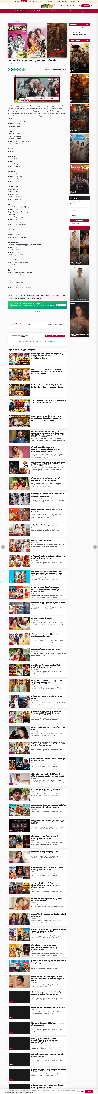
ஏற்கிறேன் (89, 1091)
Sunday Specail (30, 295)
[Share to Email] (20, 69)
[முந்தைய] (3, 547)
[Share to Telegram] (17, 69)
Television (48, 295)
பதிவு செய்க (79, 220)
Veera (17, 295)
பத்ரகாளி (58, 295)
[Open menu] (92, 5)
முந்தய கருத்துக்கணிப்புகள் (79, 223)
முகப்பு (9, 21)
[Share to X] (12, 69)
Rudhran (23, 295)
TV (53, 295)
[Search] (79, 5)
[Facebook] (61, 6)
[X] (64, 6)
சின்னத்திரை (15, 21)
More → (87, 24)
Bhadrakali (11, 295)
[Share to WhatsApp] (14, 69)
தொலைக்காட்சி (31, 298)
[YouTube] (67, 6)
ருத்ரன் (10, 298)
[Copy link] (26, 69)
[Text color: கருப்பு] (54, 69)
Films (42, 295)
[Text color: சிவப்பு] (60, 69)
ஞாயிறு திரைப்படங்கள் (19, 298)
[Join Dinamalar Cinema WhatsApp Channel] (73, 6)
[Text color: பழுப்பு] (58, 69)
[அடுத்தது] (95, 547)
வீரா (64, 295)
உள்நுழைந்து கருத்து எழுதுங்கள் (55, 335)
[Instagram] (70, 6)
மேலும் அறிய (80, 1091)
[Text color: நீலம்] (56, 69)
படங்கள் (39, 298)
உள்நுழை (86, 5)
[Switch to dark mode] (76, 5)
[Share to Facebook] (9, 69)
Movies (37, 295)
